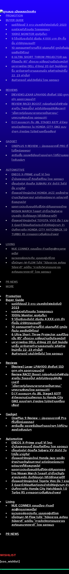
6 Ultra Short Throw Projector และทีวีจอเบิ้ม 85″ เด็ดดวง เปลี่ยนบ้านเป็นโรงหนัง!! (40, 336)
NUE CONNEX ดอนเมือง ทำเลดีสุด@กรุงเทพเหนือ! (33, 507)
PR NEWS (12, 282)
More (10, 286)
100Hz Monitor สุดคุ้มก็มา (29, 34)
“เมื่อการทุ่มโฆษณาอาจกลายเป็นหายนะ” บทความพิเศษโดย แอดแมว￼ (37, 388)
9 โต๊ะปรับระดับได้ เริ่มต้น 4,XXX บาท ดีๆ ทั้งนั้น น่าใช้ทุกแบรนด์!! (38, 321)
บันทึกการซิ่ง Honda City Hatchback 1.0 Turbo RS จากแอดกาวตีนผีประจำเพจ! (39, 491)
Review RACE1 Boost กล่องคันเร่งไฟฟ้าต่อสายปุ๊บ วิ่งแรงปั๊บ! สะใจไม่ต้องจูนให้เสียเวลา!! (40, 378)
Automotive (15, 170)
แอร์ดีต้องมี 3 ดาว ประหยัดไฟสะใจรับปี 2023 (39, 25)
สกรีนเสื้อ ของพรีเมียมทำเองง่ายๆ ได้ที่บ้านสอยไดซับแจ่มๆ (39, 428)
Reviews (11, 90)
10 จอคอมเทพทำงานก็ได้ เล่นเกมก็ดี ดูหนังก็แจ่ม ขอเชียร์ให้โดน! (39, 329)
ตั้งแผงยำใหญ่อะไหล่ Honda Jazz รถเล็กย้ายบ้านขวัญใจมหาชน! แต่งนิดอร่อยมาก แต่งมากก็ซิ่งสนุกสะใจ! (40, 197)
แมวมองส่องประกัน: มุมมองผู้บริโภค (33, 258)
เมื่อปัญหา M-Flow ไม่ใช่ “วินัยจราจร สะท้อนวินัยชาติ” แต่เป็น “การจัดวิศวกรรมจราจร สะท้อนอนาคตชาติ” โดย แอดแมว (39, 267)
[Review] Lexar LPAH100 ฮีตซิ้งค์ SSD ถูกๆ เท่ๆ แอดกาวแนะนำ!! (38, 369)
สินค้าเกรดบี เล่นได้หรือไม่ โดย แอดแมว (35, 80)
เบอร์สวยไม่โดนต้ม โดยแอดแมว (31, 29)
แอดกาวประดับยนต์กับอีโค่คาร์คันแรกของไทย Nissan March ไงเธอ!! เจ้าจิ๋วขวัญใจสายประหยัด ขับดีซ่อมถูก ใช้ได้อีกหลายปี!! (39, 211)
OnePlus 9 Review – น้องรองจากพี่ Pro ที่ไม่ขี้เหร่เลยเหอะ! (39, 420)
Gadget (11, 141)
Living (10, 244)
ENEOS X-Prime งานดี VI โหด (31, 174)
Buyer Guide (15, 20)
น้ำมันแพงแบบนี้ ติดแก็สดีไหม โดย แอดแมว (38, 179)
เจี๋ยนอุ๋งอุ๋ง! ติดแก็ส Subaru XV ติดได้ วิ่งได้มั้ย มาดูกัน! (39, 452)
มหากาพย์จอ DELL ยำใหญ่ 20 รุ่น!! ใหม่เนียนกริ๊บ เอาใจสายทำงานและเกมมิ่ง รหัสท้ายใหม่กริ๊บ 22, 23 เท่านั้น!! (39, 70)
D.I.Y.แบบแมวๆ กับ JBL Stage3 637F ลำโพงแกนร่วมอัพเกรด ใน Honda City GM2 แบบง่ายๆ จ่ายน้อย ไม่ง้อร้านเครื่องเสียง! (39, 126)
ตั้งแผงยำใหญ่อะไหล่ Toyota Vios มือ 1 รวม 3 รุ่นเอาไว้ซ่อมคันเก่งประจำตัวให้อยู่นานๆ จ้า (40, 483)
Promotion (14, 16)
